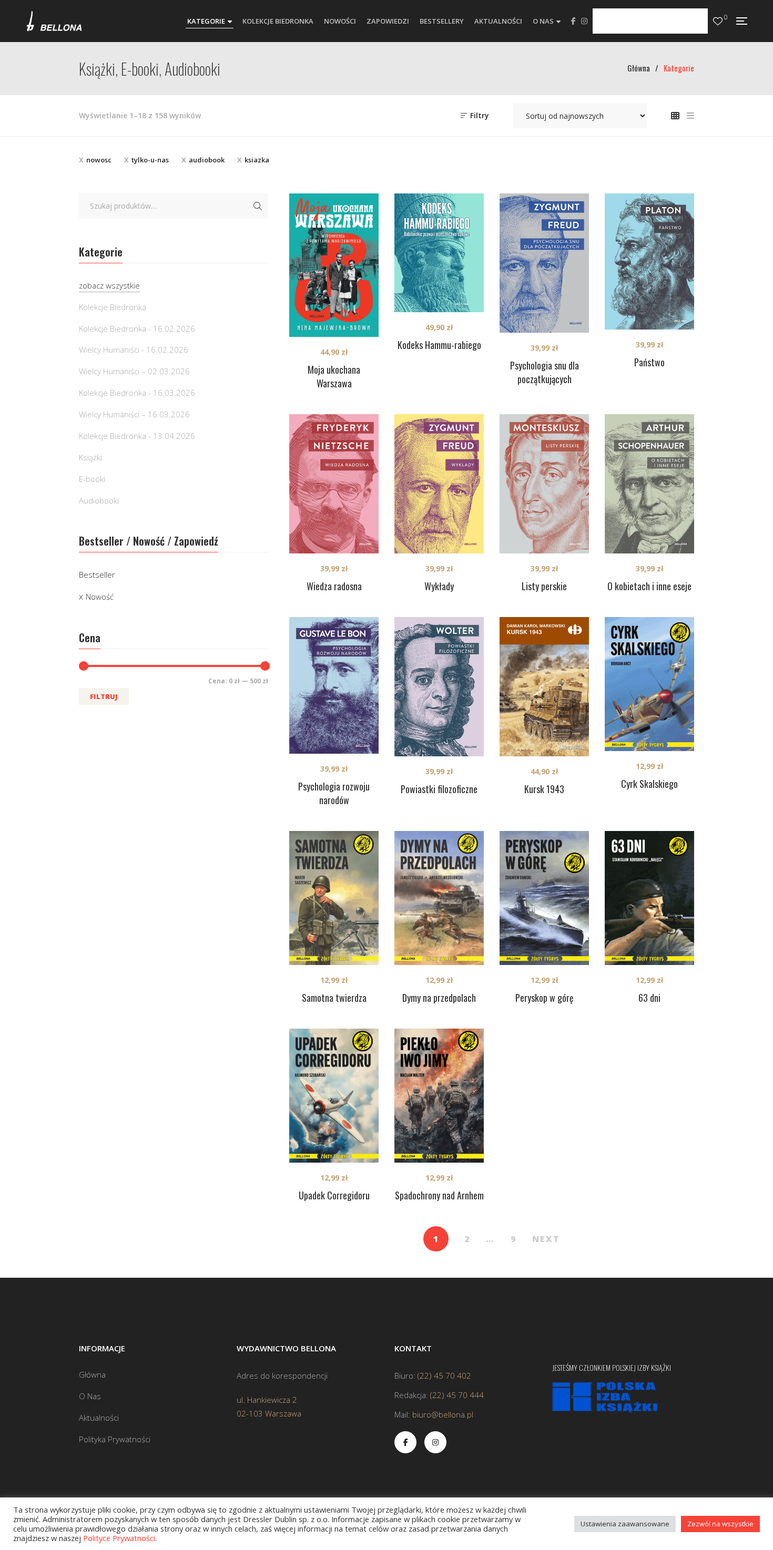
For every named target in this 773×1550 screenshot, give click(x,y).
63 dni (649, 997)
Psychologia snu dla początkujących (544, 372)
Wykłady (439, 586)
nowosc (98, 160)
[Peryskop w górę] (544, 898)
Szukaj (257, 206)
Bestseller (97, 574)
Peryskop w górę (544, 997)
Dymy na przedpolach (439, 997)
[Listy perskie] (544, 483)
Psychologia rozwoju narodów (334, 793)
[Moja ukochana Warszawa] (334, 265)
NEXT (546, 1239)
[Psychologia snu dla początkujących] (544, 263)
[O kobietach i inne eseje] (649, 483)
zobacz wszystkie (109, 285)
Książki (90, 457)
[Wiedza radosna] (334, 483)
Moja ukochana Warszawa (334, 376)
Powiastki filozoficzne (439, 789)
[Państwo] (649, 261)
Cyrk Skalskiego (649, 784)
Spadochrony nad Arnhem (439, 1195)
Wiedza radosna (334, 586)
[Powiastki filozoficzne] (439, 686)
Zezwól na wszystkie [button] (720, 1523)
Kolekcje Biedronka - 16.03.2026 (137, 392)
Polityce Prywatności (119, 1538)
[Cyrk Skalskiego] (649, 684)
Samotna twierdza (334, 997)
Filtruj (104, 696)
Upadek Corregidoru (334, 1195)
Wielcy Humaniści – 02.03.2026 (134, 371)
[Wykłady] (439, 483)
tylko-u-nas (150, 160)
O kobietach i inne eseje (649, 586)
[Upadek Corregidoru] (334, 1096)
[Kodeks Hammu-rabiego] (439, 252)
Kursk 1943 (544, 789)
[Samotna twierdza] (334, 898)
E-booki (92, 479)
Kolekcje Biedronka (112, 307)
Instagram (584, 21)
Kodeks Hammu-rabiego (439, 345)
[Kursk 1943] (544, 686)
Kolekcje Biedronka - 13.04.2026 (137, 435)
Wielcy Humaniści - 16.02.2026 (133, 349)
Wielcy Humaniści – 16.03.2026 (134, 414)
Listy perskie (544, 586)
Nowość (100, 596)
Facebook (573, 21)
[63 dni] (649, 898)
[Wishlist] (718, 21)
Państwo (649, 362)
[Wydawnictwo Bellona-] (54, 21)
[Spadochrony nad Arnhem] (439, 1096)
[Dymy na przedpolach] (439, 898)
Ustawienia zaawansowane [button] (625, 1523)
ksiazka (257, 160)
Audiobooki (99, 500)
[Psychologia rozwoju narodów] (334, 685)
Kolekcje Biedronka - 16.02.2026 (137, 328)
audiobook (207, 160)
